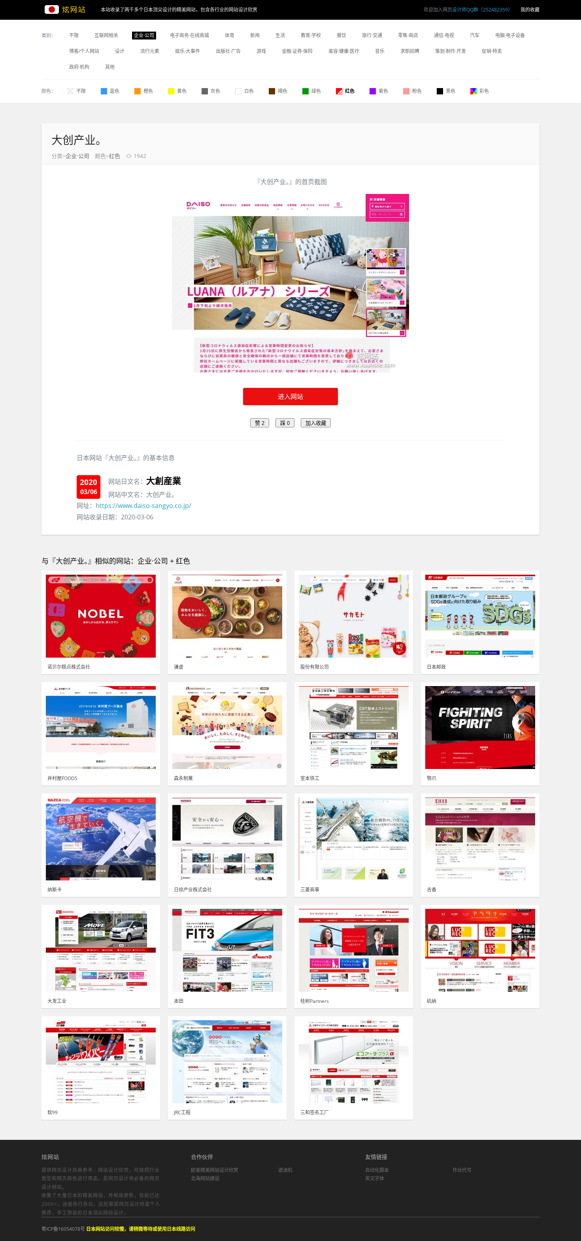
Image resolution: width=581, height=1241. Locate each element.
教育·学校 (311, 35)
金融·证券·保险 (297, 51)
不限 (74, 35)
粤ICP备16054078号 (63, 1229)
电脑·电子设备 (510, 35)
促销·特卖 (492, 51)
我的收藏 (530, 9)
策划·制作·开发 (450, 51)
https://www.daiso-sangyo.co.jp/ (143, 505)
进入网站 (290, 396)
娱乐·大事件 (187, 51)
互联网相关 (106, 35)
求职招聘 (409, 51)
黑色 (450, 91)
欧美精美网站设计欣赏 (214, 1170)
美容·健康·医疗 (343, 51)
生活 (280, 35)
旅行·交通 (372, 35)
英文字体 (374, 1178)
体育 (229, 35)
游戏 (261, 51)
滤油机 (285, 1170)
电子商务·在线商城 (189, 35)
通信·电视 (444, 35)
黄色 (182, 91)
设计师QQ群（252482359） (482, 9)
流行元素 (149, 51)
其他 (110, 67)
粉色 (417, 91)
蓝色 (114, 91)
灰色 (215, 91)
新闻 (255, 35)
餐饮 (341, 35)
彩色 (484, 91)
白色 (249, 91)
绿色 (316, 91)
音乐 (380, 51)
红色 (350, 91)
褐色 (282, 91)
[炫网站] (71, 10)
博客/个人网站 (84, 51)
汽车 (474, 35)
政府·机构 (79, 67)
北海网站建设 (205, 1178)
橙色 (148, 91)
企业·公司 (144, 35)
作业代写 (462, 1170)
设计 (119, 51)
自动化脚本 (377, 1170)
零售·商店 (408, 35)
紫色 (383, 91)
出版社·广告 (228, 51)
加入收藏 (316, 423)
